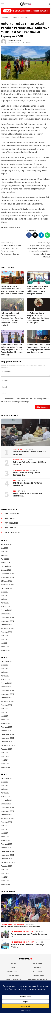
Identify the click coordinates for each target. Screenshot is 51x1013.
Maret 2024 (5, 650)
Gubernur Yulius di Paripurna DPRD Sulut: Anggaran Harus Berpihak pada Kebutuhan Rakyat (12, 290)
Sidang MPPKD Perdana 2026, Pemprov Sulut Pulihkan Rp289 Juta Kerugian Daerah (37, 290)
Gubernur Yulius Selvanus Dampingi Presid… (27, 945)
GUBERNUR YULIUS (12, 532)
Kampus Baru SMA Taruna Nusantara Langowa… (29, 452)
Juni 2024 (4, 639)
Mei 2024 (4, 643)
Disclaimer (37, 971)
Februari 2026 (6, 566)
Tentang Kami (37, 975)
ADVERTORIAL (17, 470)
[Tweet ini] (35, 235)
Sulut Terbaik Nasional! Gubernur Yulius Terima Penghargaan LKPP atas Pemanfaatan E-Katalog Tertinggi (12, 349)
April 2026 (5, 559)
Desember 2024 (7, 617)
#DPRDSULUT (10, 518)
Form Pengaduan (13, 979)
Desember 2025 (7, 573)
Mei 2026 (4, 555)
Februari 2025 (6, 610)
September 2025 (8, 584)
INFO (14, 481)
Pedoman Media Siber (37, 979)
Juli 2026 (4, 548)
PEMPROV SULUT (18, 449)
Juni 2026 (4, 551)
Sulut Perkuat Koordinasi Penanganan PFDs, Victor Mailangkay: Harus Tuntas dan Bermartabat (38, 348)
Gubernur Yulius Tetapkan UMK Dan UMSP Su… (29, 463)
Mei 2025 (4, 599)
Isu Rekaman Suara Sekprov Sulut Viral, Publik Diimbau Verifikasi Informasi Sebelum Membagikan (38, 318)
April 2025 (5, 603)
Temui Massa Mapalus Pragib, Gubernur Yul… (28, 935)
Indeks (13, 963)
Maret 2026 (5, 562)
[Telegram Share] (41, 235)
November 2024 (7, 621)
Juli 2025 (4, 592)
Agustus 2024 (6, 632)
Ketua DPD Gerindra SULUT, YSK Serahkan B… (27, 494)
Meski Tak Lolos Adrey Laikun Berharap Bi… (26, 473)
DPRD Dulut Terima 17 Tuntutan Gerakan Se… (28, 484)
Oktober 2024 (6, 625)
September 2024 (8, 628)
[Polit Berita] (25, 3)
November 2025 (7, 577)
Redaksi (37, 967)
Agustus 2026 (6, 544)
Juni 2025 (4, 595)
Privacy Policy (13, 971)
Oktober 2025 (6, 581)
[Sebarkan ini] (29, 235)
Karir (13, 967)
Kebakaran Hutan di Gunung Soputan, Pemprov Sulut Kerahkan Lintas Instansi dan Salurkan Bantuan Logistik (12, 319)
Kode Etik (37, 963)
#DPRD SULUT (11, 528)
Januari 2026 (6, 570)
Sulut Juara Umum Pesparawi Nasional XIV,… (21, 926)
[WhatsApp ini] (47, 235)
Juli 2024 (4, 635)
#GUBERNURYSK (11, 523)
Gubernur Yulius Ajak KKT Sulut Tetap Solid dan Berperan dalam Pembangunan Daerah (11, 248)
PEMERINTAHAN (6, 924)
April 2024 (5, 646)
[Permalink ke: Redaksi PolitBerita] (3, 41)
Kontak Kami (13, 975)
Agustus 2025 (6, 588)
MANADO (26, 470)
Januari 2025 (6, 614)
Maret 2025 (5, 606)
